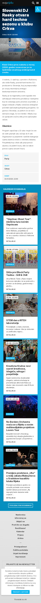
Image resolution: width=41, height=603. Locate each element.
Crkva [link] (7, 169)
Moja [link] (7, 2)
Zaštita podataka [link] (20, 550)
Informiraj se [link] (20, 518)
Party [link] (7, 159)
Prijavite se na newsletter (20, 564)
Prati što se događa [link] (20, 525)
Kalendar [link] (21, 531)
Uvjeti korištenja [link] (20, 553)
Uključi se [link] (20, 521)
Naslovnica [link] (20, 515)
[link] (38, 9)
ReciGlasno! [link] (20, 528)
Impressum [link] (20, 557)
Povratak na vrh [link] (20, 599)
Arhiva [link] (20, 538)
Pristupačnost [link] (20, 547)
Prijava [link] (20, 535)
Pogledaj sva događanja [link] (21, 505)
